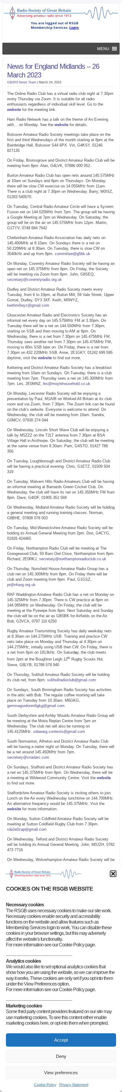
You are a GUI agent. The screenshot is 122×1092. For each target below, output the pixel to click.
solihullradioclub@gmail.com (71, 680)
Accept (61, 1039)
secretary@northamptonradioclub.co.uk (72, 559)
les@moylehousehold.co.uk (66, 383)
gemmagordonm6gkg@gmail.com (36, 705)
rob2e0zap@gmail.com (26, 829)
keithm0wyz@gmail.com (28, 305)
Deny (61, 1056)
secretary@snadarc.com (28, 757)
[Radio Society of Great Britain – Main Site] (61, 19)
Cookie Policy (45, 1085)
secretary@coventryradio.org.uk (34, 279)
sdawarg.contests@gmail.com (59, 731)
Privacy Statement (73, 1085)
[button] (113, 874)
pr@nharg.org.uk (21, 584)
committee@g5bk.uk (72, 253)
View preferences (61, 1072)
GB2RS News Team (21, 82)
